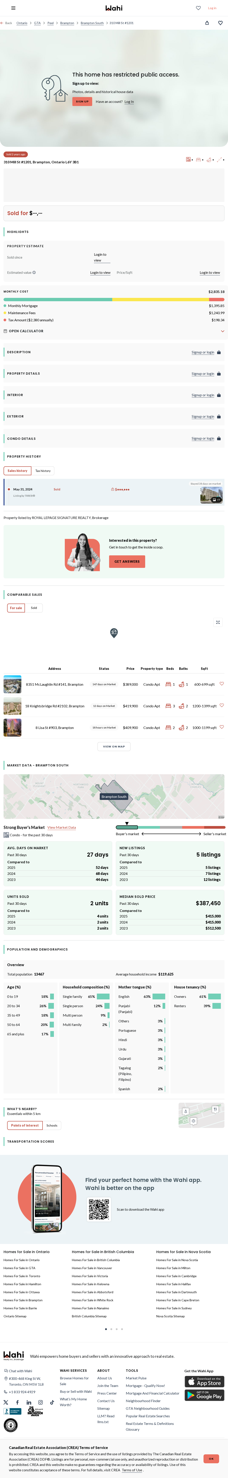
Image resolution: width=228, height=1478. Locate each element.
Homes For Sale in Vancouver (92, 1268)
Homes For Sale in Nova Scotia (177, 1260)
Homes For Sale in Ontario (22, 1260)
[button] (34, 272)
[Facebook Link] (17, 1402)
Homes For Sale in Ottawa (22, 1292)
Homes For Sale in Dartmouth (176, 1292)
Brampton (67, 23)
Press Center (107, 1393)
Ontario (21, 23)
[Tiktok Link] (52, 1402)
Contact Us (106, 1401)
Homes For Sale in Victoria (90, 1276)
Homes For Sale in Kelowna (90, 1284)
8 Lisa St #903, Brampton (55, 727)
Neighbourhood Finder (143, 1401)
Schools (52, 1125)
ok (211, 1458)
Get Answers (127, 561)
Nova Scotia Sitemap (170, 1316)
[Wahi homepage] (114, 8)
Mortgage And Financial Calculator (152, 1393)
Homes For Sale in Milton (173, 1268)
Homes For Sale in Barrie (20, 1308)
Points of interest (25, 1125)
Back (8, 23)
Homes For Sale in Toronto (22, 1276)
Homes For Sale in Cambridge (176, 1276)
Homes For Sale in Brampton (23, 1300)
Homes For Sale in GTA (19, 1268)
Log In (129, 101)
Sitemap (103, 1408)
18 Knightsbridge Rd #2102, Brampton (54, 706)
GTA (37, 23)
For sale (16, 608)
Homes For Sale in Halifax (173, 1284)
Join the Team (107, 1385)
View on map (114, 746)
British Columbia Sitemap (89, 1316)
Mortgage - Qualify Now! (145, 1385)
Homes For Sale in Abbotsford (92, 1292)
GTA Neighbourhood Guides (148, 1408)
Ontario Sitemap (15, 1316)
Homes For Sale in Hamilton (22, 1284)
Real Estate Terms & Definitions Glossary (150, 1426)
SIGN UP (82, 101)
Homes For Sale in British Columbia (96, 1260)
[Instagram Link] (40, 1402)
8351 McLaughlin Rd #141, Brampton (54, 684)
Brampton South (92, 23)
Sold (34, 608)
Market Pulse (136, 1378)
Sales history (17, 471)
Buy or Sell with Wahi (76, 1391)
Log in (212, 8)
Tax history (43, 471)
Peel (50, 23)
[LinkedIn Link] (29, 1402)
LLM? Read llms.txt (105, 1419)
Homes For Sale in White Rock (92, 1300)
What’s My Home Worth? (73, 1402)
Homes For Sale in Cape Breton (177, 1300)
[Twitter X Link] (6, 1402)
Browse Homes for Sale (74, 1381)
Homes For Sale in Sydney (174, 1308)
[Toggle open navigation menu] (13, 8)
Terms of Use (132, 1470)
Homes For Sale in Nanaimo (90, 1308)
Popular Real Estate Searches (148, 1416)
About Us (104, 1378)
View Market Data (61, 827)
